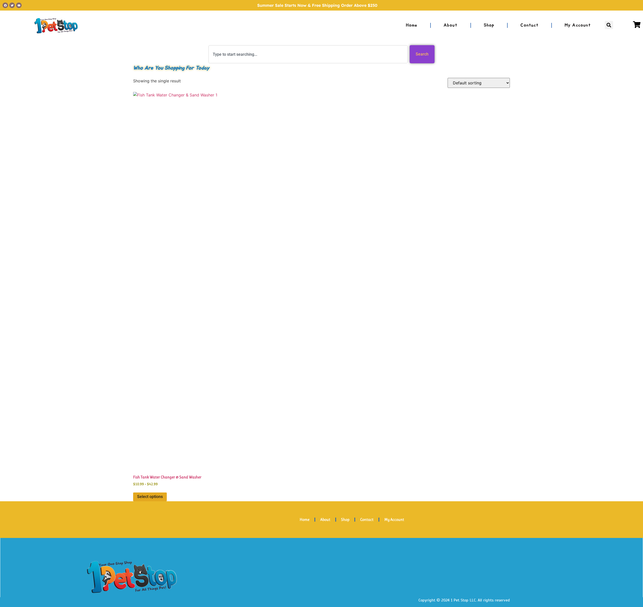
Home (411, 25)
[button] (609, 25)
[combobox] (308, 54)
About (451, 25)
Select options (150, 496)
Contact (529, 25)
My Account (578, 25)
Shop (489, 25)
